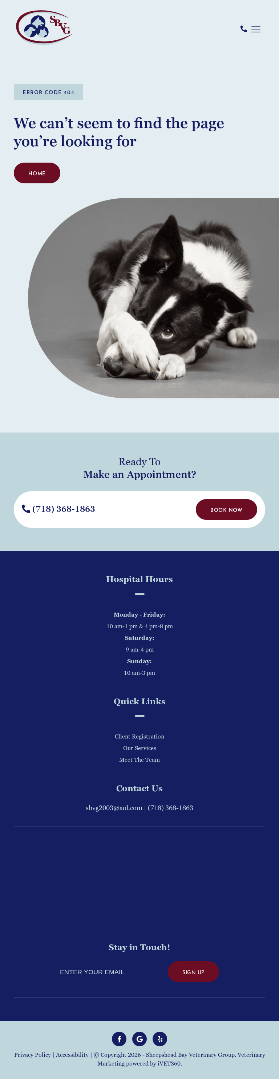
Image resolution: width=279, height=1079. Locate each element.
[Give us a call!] (243, 29)
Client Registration (139, 736)
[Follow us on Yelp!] (160, 1039)
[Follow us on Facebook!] (119, 1039)
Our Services (139, 748)
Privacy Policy (32, 1055)
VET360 (169, 1063)
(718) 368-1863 (62, 509)
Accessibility (72, 1055)
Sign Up (193, 971)
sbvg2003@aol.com (114, 808)
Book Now (226, 509)
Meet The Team (139, 760)
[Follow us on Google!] (139, 1039)
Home (36, 172)
